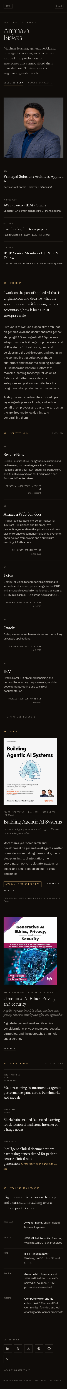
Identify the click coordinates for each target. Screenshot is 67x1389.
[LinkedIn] (8, 1348)
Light (59, 6)
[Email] (8, 1359)
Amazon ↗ (53, 883)
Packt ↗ (9, 890)
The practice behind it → (22, 717)
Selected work (13, 82)
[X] (18, 1348)
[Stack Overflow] (28, 1348)
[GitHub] (49, 1348)
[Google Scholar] (39, 1348)
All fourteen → (54, 1063)
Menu (8, 6)
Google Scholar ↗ (40, 82)
